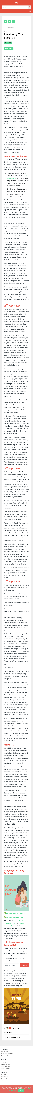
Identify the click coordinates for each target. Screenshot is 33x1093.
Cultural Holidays (5, 1064)
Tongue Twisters (5, 1068)
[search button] (29, 7)
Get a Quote (4, 1051)
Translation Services (6, 1056)
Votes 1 (8, 31)
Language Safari (5, 1062)
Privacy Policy (5, 1081)
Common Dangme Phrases (15, 913)
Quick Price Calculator (7, 1053)
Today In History (5, 1066)
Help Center (4, 1077)
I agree (21, 1090)
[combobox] (16, 7)
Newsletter (8, 48)
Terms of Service (5, 1079)
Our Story (3, 1074)
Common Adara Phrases (14, 917)
